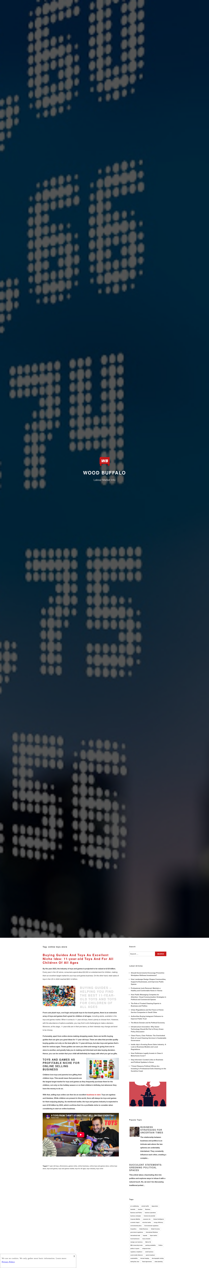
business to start (94, 1094)
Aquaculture (155, 1206)
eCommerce (64, 1166)
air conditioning (134, 1206)
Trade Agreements (147, 1261)
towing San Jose (134, 1261)
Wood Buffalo (104, 472)
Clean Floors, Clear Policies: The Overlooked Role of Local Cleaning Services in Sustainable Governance (148, 1038)
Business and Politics (136, 1212)
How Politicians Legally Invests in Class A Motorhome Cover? (147, 1054)
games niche (72, 1166)
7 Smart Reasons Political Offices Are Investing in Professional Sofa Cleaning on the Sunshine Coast (148, 1068)
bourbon (140, 1209)
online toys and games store (99, 1166)
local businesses (135, 1238)
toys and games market (66, 1168)
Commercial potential (149, 1216)
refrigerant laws (146, 1248)
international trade (135, 1235)
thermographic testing (157, 1258)
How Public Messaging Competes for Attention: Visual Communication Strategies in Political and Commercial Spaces (148, 997)
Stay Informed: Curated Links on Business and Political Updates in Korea (147, 1060)
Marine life (148, 1242)
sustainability (134, 1258)
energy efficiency (158, 1222)
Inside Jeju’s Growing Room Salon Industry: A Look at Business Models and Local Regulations (148, 1046)
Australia (132, 1209)
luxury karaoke (146, 1238)
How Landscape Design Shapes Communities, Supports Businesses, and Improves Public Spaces (148, 981)
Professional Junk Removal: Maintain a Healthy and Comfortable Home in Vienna (146, 989)
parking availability (150, 1245)
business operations (150, 1212)
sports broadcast (150, 1255)
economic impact (135, 1222)
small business (149, 1252)
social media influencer (136, 1255)
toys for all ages (80, 1168)
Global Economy (155, 1229)
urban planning (159, 1261)
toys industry (91, 1168)
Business (147, 1209)
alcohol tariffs (145, 1206)
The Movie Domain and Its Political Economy (148, 1022)
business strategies (135, 1216)
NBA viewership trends (136, 1245)
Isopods (145, 1235)
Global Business (143, 1229)
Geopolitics (133, 1229)
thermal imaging (144, 1258)
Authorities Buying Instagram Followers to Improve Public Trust (147, 1017)
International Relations (152, 1232)
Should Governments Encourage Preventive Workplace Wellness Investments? (147, 974)
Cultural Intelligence (158, 1219)
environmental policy (136, 1225)
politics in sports (134, 1248)
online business (83, 1166)
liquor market (153, 1235)
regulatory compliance (136, 1252)
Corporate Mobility (135, 1219)
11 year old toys (53, 1166)
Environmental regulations (151, 1225)
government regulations (136, 1232)
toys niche (99, 1168)
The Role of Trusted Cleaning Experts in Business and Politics (146, 1004)
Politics (160, 1245)
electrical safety (146, 1222)
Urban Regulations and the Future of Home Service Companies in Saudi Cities (147, 1011)
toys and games (52, 1168)
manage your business (136, 1242)
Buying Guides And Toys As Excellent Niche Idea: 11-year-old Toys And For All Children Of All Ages (78, 959)
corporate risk (146, 1219)
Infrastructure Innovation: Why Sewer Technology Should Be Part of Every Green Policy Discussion (147, 1029)
